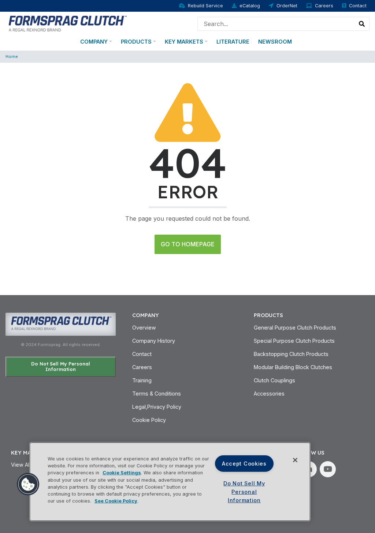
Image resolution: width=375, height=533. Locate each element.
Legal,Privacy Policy (156, 407)
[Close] (295, 460)
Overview (144, 327)
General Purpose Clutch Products (295, 327)
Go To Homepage (188, 244)
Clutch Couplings (274, 380)
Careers (324, 5)
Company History (153, 341)
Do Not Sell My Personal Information (60, 366)
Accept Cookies (244, 463)
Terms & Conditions (156, 393)
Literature (232, 41)
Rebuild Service (205, 5)
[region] (170, 481)
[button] (28, 484)
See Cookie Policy (115, 501)
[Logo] (66, 23)
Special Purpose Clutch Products (294, 341)
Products (136, 41)
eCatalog (250, 5)
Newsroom (275, 41)
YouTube (328, 469)
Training (142, 380)
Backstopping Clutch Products (291, 354)
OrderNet (286, 5)
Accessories (269, 393)
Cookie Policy (149, 420)
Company (94, 41)
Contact (358, 5)
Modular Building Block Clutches (293, 367)
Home (11, 56)
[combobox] (276, 23)
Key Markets (184, 41)
